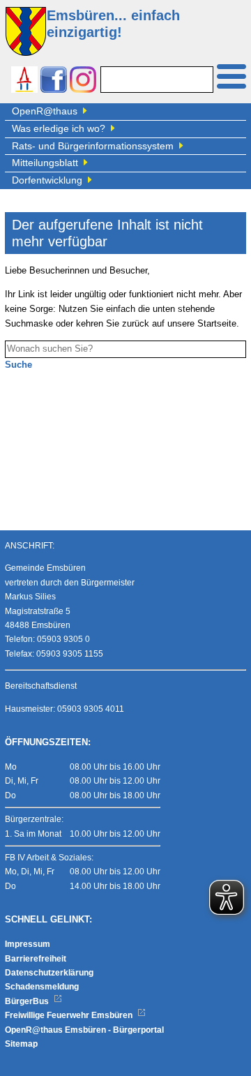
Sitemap (21, 1044)
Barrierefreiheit (35, 959)
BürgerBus (28, 1001)
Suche (18, 365)
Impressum (27, 944)
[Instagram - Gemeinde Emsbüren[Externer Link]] (83, 81)
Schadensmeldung (42, 987)
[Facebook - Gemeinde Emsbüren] (53, 81)
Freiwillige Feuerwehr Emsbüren (70, 1015)
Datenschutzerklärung (49, 973)
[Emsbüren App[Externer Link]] (24, 81)
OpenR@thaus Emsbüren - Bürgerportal (84, 1030)
